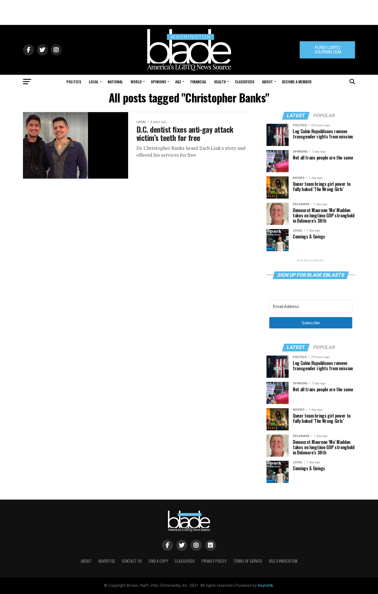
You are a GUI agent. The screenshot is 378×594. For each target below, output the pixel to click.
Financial (198, 81)
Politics (73, 81)
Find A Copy (158, 561)
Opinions (158, 81)
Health (220, 81)
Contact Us (132, 561)
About (267, 81)
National (115, 81)
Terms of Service (247, 561)
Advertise (106, 561)
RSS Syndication (283, 561)
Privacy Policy (214, 561)
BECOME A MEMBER (297, 81)
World (136, 81)
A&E (178, 81)
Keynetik (265, 585)
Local (94, 81)
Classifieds (244, 81)
